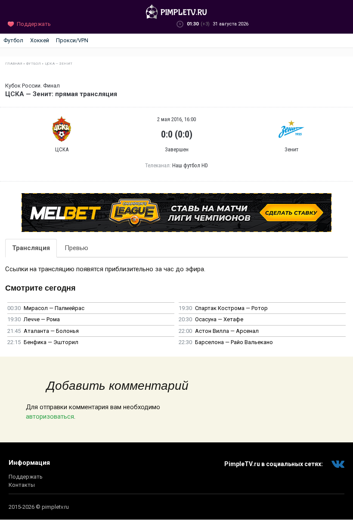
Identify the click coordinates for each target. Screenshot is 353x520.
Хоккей (39, 40)
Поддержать (26, 476)
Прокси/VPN (72, 40)
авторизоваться (50, 416)
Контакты (22, 485)
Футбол (13, 40)
